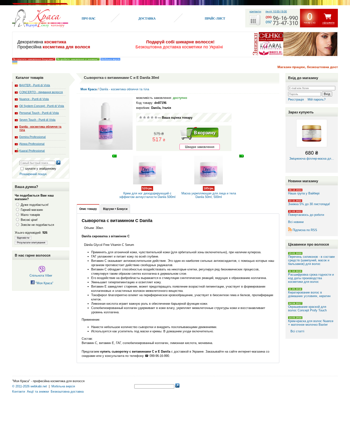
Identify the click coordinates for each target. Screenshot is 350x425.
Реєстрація (296, 99)
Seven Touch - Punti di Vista (37, 119)
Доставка (146, 18)
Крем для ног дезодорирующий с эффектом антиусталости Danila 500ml (147, 193)
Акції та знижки (38, 391)
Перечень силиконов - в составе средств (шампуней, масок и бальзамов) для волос (311, 260)
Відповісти (23, 237)
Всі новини (296, 222)
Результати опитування (31, 242)
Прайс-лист (215, 18)
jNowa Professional (32, 144)
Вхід (327, 94)
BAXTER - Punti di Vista (34, 85)
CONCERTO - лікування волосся (41, 92)
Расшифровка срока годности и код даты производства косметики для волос (311, 278)
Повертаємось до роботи (306, 215)
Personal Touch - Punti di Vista (39, 113)
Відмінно (156, 117)
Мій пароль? (316, 99)
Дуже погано (141, 117)
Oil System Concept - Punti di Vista (41, 106)
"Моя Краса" (44, 283)
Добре (152, 117)
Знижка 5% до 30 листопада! (309, 204)
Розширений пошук (33, 174)
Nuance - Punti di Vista (34, 99)
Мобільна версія (110, 59)
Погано (144, 117)
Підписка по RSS (305, 230)
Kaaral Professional (32, 150)
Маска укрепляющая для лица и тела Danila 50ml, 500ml (208, 193)
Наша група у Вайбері (304, 193)
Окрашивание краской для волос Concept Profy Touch (307, 308)
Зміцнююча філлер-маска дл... (311, 154)
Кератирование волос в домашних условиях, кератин (309, 294)
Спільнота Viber (41, 275)
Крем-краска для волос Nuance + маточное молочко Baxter (310, 322)
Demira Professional (32, 137)
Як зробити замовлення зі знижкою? (78, 59)
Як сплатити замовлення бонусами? (34, 59)
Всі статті (297, 331)
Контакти (18, 391)
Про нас (88, 18)
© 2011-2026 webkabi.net (29, 386)
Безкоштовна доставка (67, 391)
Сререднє (148, 117)
